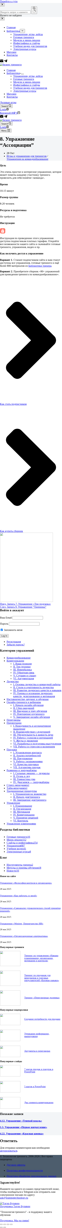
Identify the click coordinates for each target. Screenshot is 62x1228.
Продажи (12, 749)
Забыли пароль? (16, 644)
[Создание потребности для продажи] (10, 1024)
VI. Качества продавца (26, 764)
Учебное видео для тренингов (30, 88)
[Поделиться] (4, 1224)
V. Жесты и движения (25, 740)
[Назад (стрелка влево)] (1, 1227)
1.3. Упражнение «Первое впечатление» (23, 1127)
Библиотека (13, 73)
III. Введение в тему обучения (30, 711)
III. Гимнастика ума (24, 779)
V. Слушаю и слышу (24, 675)
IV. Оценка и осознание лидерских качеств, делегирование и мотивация (34, 695)
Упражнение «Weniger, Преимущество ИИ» (21, 923)
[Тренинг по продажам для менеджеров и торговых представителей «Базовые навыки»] (10, 984)
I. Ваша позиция (22, 663)
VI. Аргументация (23, 678)
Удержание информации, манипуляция (36, 1034)
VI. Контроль (20, 820)
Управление (13, 802)
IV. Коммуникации (24, 814)
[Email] (2, 117)
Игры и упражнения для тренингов (27, 156)
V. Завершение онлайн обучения (31, 717)
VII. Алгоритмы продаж (27, 767)
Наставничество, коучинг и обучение (28, 699)
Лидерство (13, 681)
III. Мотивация (21, 811)
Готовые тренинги (23, 79)
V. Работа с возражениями (28, 761)
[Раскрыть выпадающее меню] (22, 74)
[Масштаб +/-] (11, 1224)
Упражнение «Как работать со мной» (18, 895)
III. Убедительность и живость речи (33, 734)
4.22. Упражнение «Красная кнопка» (22, 1133)
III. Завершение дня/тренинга (29, 800)
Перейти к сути (9, 1)
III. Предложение (23, 758)
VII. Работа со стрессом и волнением (34, 746)
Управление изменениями (21, 823)
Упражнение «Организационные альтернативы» (24, 936)
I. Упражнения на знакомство (29, 794)
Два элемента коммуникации (38, 1102)
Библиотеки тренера (39, 265)
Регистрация (14, 641)
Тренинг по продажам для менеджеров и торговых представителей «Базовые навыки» (41, 978)
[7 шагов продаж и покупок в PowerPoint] (10, 1075)
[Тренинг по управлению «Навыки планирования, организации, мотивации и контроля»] (10, 965)
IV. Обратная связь (23, 672)
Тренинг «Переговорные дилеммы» (42, 997)
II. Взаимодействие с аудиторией (31, 731)
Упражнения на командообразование (27, 159)
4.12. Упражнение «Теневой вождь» (21, 1120)
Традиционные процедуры (22, 791)
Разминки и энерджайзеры (22, 770)
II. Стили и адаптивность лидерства (33, 687)
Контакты (12, 96)
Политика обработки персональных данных (31, 1176)
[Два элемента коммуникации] (10, 1107)
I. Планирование (22, 805)
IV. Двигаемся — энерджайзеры (31, 782)
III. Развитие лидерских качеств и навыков (37, 690)
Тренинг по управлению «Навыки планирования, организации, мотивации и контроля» (41, 958)
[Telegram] (5, 117)
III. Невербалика (22, 669)
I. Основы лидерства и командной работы (37, 684)
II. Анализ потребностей (27, 755)
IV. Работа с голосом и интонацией (33, 737)
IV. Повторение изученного (28, 714)
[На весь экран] (8, 1224)
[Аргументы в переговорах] (10, 1056)
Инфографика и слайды (26, 85)
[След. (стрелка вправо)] (4, 1227)
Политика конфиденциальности (25, 1170)
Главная (11, 70)
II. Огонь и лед (21, 776)
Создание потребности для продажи (42, 1019)
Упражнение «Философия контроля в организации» (26, 883)
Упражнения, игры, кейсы (28, 76)
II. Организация (22, 808)
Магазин (11, 93)
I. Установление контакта (27, 752)
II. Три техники (22, 666)
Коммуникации (15, 660)
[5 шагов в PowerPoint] (10, 1091)
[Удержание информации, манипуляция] (10, 1040)
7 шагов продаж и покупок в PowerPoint (38, 1070)
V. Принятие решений (25, 817)
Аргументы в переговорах (37, 1051)
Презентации (14, 723)
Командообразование (19, 657)
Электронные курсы (24, 91)
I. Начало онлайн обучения (28, 705)
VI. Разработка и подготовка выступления (37, 743)
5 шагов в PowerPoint (35, 1086)
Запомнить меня (12, 630)
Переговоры (14, 720)
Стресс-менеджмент (18, 785)
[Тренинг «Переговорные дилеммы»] (10, 1004)
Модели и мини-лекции (26, 82)
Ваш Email (6, 617)
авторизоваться (8, 1150)
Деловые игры (8, 102)
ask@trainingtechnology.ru (14, 1197)
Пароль (4, 623)
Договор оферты (16, 1164)
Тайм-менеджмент (17, 788)
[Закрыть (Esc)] (1, 1224)
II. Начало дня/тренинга (26, 797)
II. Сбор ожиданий (23, 708)
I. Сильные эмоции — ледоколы (31, 773)
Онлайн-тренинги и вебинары (24, 702)
